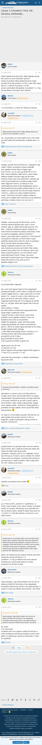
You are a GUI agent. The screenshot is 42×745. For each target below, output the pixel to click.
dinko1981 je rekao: (9, 613)
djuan (10, 64)
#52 (39, 578)
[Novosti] (39, 3)
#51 (39, 529)
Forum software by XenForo (18, 732)
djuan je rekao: (7, 128)
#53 (39, 607)
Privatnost (23, 710)
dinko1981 (12, 569)
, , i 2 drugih (17, 428)
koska (10, 153)
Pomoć (30, 710)
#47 (39, 378)
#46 (39, 281)
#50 (39, 500)
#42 (39, 104)
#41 (39, 72)
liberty (10, 272)
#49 (39, 477)
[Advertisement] (21, 40)
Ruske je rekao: (8, 535)
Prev (19, 648)
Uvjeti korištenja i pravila (10, 710)
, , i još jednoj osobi (18, 147)
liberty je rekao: (8, 384)
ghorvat (11, 370)
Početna (4, 712)
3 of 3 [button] (27, 648)
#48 (39, 443)
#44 (39, 161)
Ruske (10, 434)
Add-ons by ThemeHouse (25, 734)
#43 (39, 122)
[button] (2, 3)
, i (13, 364)
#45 (39, 218)
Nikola (10, 96)
